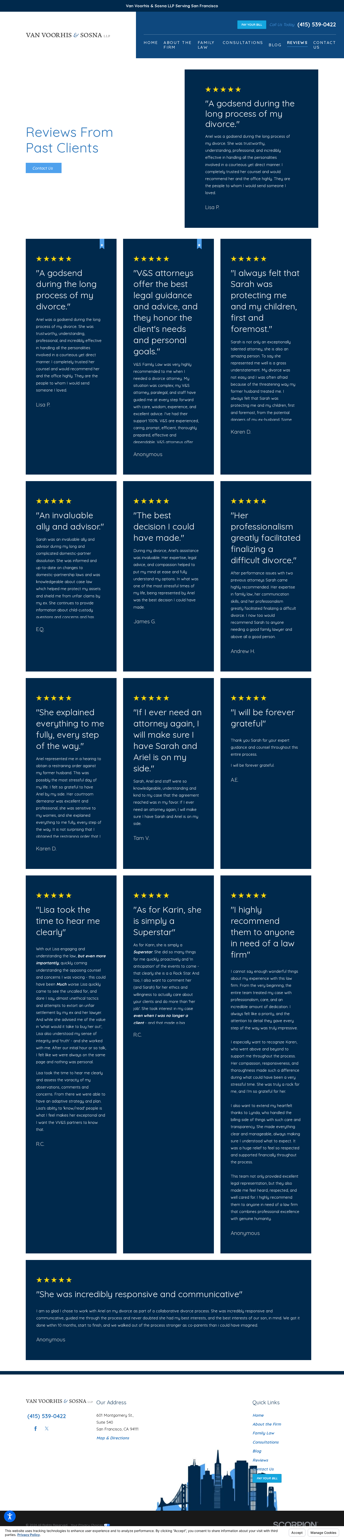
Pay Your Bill (252, 24)
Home (258, 1415)
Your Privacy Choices (87, 1525)
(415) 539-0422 (316, 24)
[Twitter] (46, 1428)
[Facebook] (35, 1428)
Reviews (260, 1460)
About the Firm (267, 1424)
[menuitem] (151, 45)
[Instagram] (58, 1428)
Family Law (263, 1432)
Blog (257, 1450)
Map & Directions (112, 1437)
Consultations (265, 1442)
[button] (10, 1516)
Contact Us (42, 168)
